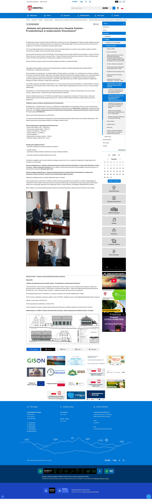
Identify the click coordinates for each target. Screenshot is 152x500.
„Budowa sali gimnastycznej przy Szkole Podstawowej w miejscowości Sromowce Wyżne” (115, 105)
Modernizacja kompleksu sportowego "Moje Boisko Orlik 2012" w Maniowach (116, 112)
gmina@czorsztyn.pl (31, 431)
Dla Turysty (106, 142)
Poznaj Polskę (110, 121)
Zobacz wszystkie (114, 181)
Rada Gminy (108, 136)
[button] (74, 1)
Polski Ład (109, 127)
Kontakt (105, 146)
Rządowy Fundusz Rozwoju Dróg (115, 71)
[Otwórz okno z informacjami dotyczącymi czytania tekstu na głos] (27, 24)
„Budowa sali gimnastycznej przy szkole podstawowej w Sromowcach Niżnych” (115, 91)
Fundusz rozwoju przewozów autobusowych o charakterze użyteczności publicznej (114, 132)
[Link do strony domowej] (48, 8)
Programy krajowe (111, 45)
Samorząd (105, 33)
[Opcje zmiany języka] (122, 8)
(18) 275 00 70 (32, 422)
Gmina (104, 30)
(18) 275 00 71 (32, 424)
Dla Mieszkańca (107, 139)
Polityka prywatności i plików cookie (90, 491)
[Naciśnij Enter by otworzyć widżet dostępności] (118, 8)
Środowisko (108, 36)
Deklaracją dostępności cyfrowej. (101, 478)
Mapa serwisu (43, 1)
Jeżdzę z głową (111, 49)
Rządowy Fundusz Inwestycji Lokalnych (114, 75)
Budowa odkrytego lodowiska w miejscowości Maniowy (116, 117)
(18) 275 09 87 (32, 429)
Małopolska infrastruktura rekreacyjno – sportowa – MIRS (115, 79)
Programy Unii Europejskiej (113, 42)
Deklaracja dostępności (33, 1)
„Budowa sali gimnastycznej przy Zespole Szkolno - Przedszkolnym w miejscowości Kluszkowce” (116, 98)
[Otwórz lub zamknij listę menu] (124, 23)
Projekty (107, 39)
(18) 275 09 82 (32, 427)
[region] (114, 168)
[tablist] (120, 2)
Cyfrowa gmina (111, 124)
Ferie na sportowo (111, 52)
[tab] (116, 2)
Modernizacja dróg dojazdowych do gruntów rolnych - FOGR (115, 67)
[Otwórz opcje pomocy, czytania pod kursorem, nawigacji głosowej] (149, 497)
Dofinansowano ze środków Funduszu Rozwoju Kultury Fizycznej (114, 85)
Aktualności (106, 27)
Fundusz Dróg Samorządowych (115, 64)
